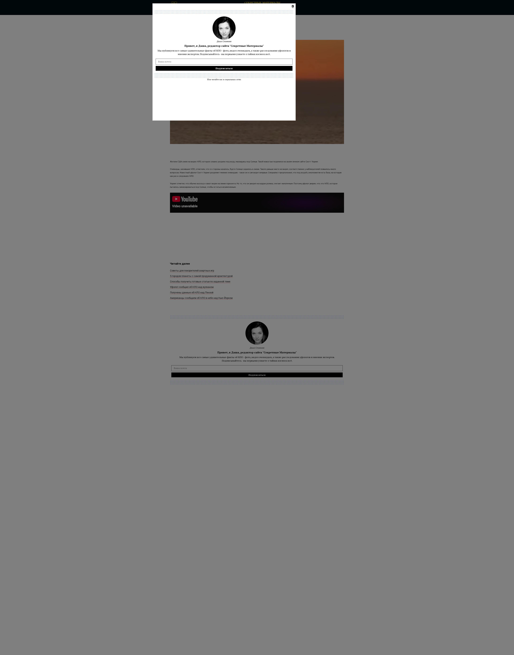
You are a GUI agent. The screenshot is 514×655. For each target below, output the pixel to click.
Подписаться (224, 68)
